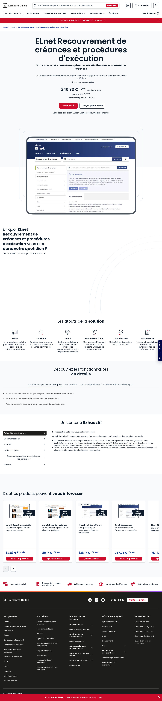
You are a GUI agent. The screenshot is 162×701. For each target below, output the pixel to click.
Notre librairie (74, 665)
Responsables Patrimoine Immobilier (47, 668)
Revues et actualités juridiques (12, 650)
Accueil (5, 27)
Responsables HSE (44, 650)
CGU (104, 636)
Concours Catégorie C (144, 636)
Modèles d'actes (11, 676)
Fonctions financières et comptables (47, 644)
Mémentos (8, 630)
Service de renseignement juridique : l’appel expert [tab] (23, 457)
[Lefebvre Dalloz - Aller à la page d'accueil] (15, 5)
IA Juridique (33, 13)
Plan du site (107, 626)
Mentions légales (109, 631)
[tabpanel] (105, 449)
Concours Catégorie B (144, 631)
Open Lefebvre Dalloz (78, 660)
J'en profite (98, 20)
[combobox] (76, 5)
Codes (6, 635)
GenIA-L (7, 621)
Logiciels (7, 671)
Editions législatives (77, 641)
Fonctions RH (42, 655)
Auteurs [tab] (7, 464)
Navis (6, 661)
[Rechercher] (110, 5)
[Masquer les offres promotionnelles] (159, 20)
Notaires (40, 633)
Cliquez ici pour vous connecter (94, 112)
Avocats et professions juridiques (46, 622)
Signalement (107, 641)
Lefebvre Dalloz (76, 624)
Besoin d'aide (149, 13)
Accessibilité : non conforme (109, 663)
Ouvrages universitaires (14, 645)
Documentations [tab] (12, 438)
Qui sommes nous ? (110, 621)
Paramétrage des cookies (113, 657)
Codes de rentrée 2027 (55, 13)
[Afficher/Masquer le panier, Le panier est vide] (156, 5)
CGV (104, 645)
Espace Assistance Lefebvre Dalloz (77, 647)
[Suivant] (13, 569)
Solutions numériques (13, 657)
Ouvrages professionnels (14, 640)
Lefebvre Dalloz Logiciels (79, 629)
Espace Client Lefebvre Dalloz (79, 654)
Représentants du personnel (44, 661)
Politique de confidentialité (108, 651)
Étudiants (113, 13)
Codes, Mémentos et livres (15, 626)
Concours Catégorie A (144, 626)
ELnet (13, 27)
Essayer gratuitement (92, 105)
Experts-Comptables (45, 638)
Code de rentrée (142, 621)
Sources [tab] (7, 444)
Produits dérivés (10, 681)
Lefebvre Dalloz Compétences (76, 635)
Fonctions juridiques (45, 629)
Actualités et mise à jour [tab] (15, 433)
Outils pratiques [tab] (11, 450)
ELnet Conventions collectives (143, 642)
